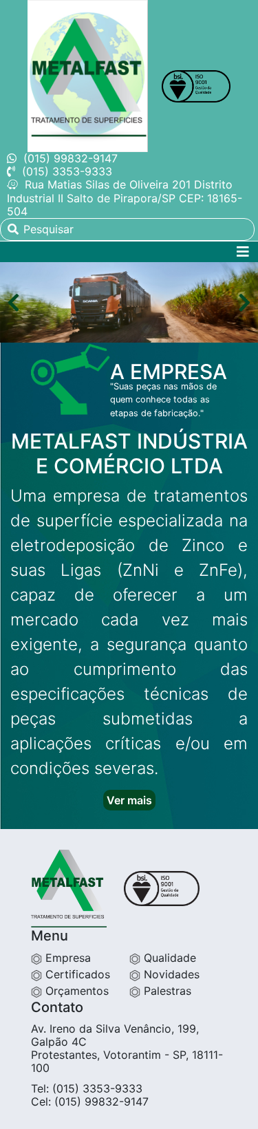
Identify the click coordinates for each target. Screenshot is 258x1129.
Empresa (66, 958)
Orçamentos (75, 991)
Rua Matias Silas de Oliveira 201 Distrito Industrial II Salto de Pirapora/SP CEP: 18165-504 (124, 197)
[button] (13, 303)
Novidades (170, 974)
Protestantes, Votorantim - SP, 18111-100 (127, 1061)
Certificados (76, 974)
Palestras (165, 991)
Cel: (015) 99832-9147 (90, 1101)
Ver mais (129, 800)
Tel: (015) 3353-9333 (86, 1088)
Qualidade (168, 958)
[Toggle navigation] (243, 251)
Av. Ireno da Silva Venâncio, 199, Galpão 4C (115, 1035)
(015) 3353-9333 (67, 171)
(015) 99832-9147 (70, 158)
